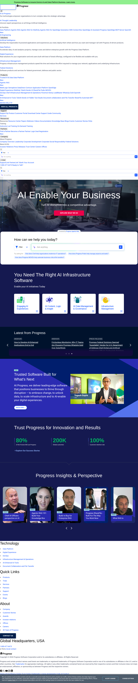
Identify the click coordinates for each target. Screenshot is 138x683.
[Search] (1, 149)
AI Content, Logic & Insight (53, 307)
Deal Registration (24, 132)
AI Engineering (5, 35)
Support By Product (7, 113)
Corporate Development (32, 142)
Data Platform (5, 30)
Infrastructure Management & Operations (25, 93)
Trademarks (19, 664)
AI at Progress (5, 14)
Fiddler (31, 98)
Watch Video (20, 407)
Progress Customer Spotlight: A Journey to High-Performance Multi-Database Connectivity (30, 345)
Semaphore (12, 88)
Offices (44, 147)
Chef (8, 93)
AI (1, 11)
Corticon (29, 88)
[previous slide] (7, 345)
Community (56, 113)
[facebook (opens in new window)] (1, 671)
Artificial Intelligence (7, 40)
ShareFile (36, 90)
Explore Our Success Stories (28, 450)
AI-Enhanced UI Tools (8, 98)
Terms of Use (5, 674)
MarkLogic (4, 88)
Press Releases (19, 147)
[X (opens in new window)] (4, 671)
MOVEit (48, 90)
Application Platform (40, 88)
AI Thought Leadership (8, 21)
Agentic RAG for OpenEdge (50, 30)
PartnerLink (13, 163)
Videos (36, 121)
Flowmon (44, 93)
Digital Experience (6, 54)
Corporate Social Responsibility (53, 142)
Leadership (19, 142)
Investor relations (9, 620)
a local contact (10, 649)
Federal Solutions (6, 68)
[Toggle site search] (1, 167)
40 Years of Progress (10, 630)
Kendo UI (29, 90)
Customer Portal (21, 113)
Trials (5, 581)
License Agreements (48, 674)
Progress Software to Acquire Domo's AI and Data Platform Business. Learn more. (44, 2)
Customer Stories (81, 121)
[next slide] (130, 345)
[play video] (97, 389)
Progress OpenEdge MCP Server (112, 30)
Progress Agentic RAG (72, 231)
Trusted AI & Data (6, 78)
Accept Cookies (110, 678)
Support (4, 111)
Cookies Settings (128, 678)
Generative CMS (67, 30)
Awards (5, 616)
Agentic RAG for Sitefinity (30, 30)
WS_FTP (9, 103)
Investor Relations (6, 147)
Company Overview (7, 142)
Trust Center (30, 147)
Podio (43, 90)
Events (71, 121)
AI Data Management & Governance (83, 307)
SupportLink (4, 163)
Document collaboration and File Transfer (58, 98)
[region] (69, 678)
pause (120, 186)
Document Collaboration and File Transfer (18, 566)
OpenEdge (52, 88)
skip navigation (8, 7)
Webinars (30, 121)
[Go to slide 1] (66, 353)
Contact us (8, 636)
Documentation (45, 121)
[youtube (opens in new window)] (6, 671)
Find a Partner (5, 131)
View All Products (9, 107)
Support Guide (46, 113)
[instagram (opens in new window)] (9, 671)
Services (3, 116)
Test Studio (38, 98)
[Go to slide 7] (71, 353)
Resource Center (14, 121)
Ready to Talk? (17, 165)
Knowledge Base (58, 121)
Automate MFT (46, 99)
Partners (4, 129)
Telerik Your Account (26, 163)
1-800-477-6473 (6, 165)
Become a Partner (18, 131)
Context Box (77, 30)
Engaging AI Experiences (22, 307)
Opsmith (65, 31)
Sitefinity (17, 90)
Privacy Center (15, 674)
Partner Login (30, 131)
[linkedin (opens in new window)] (12, 671)
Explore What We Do (69, 213)
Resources (5, 119)
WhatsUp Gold (68, 93)
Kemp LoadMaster (55, 93)
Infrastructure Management (10, 61)
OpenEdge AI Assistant (91, 30)
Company (4, 137)
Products (4, 75)
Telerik (23, 90)
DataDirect (21, 88)
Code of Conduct (62, 674)
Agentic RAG (15, 30)
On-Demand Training (25, 126)
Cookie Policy (12, 680)
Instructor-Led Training (8, 126)
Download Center (34, 113)
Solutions (4, 38)
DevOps (3, 93)
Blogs (67, 121)
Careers (38, 147)
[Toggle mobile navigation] (1, 178)
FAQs (90, 121)
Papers (23, 121)
